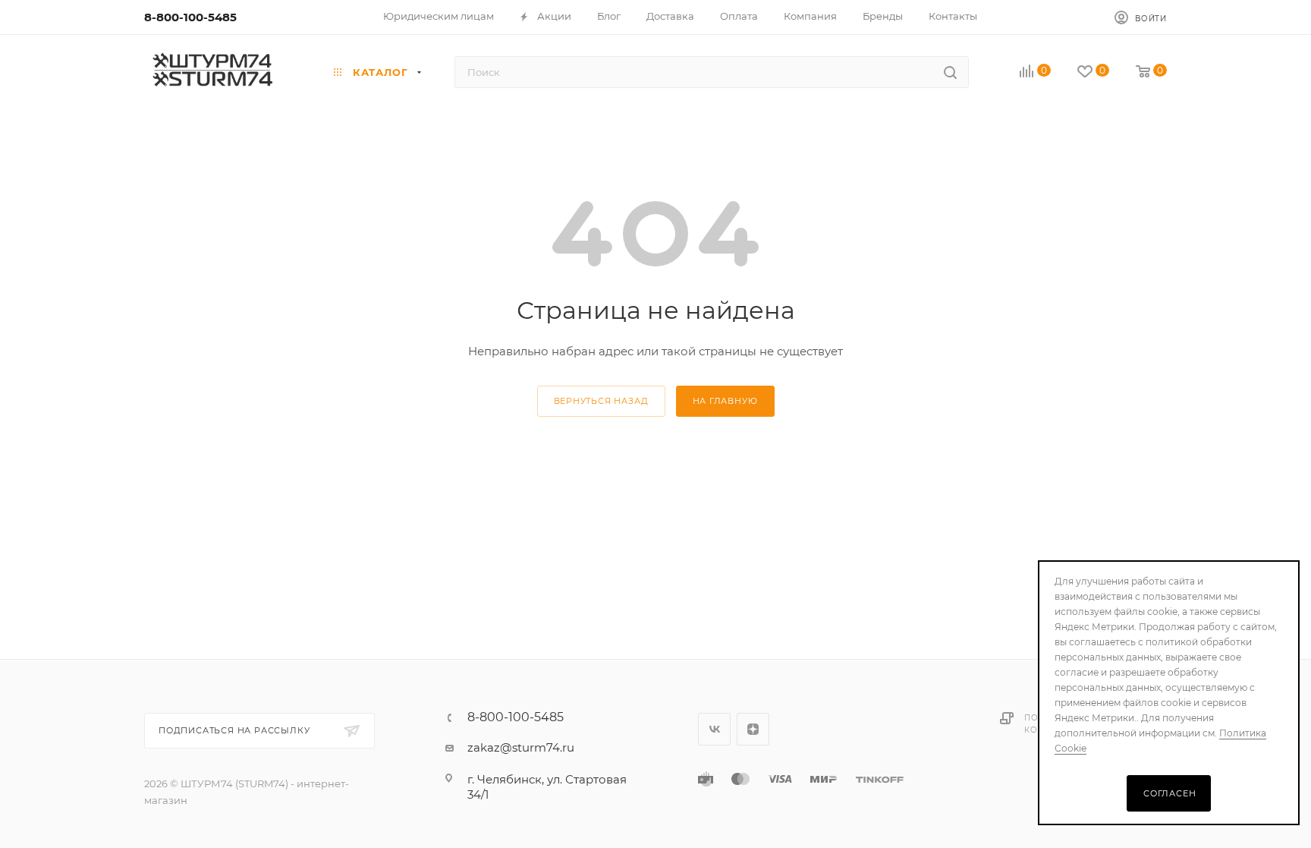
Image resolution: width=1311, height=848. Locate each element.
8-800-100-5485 (190, 17)
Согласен (1169, 793)
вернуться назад (601, 401)
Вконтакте (714, 729)
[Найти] (950, 72)
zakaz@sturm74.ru (520, 747)
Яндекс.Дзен (753, 729)
